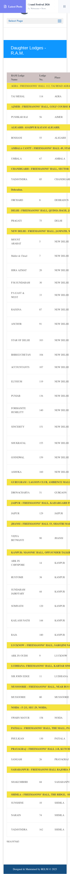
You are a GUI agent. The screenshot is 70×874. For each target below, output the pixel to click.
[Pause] (64, 6)
